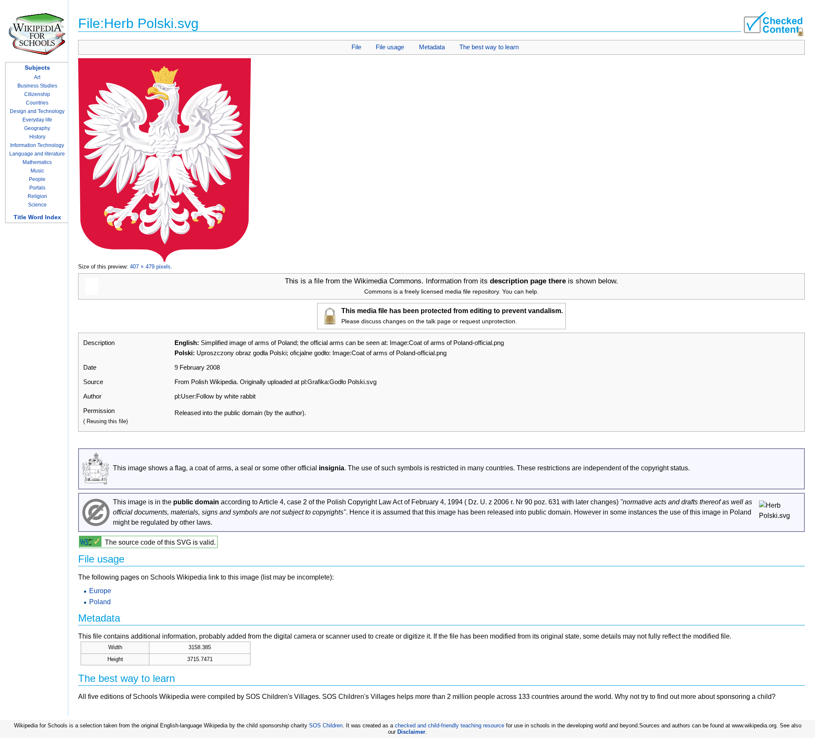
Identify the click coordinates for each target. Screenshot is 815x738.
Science (37, 205)
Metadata (432, 47)
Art (37, 77)
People (37, 179)
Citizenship (37, 94)
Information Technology (37, 145)
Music (37, 171)
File (356, 47)
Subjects (37, 67)
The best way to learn (489, 47)
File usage (390, 47)
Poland (100, 601)
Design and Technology (37, 111)
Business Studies (37, 86)
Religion (37, 196)
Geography (37, 128)
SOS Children (326, 725)
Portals (37, 188)
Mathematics (37, 162)
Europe (100, 590)
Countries (37, 103)
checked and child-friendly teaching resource (449, 725)
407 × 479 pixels (150, 266)
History (37, 137)
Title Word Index (37, 217)
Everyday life (37, 120)
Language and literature (37, 154)
